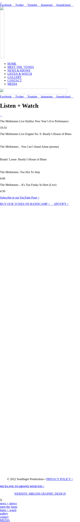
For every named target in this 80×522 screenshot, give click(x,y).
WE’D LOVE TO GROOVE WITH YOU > (22, 486)
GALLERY (14, 77)
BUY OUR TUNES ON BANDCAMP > (27, 203)
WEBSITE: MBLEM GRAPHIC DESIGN (40, 493)
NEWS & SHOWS (18, 70)
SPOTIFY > (61, 203)
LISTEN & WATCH (19, 73)
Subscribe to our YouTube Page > (19, 197)
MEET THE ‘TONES (20, 67)
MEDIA (12, 83)
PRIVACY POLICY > (59, 479)
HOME (11, 63)
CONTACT (14, 80)
